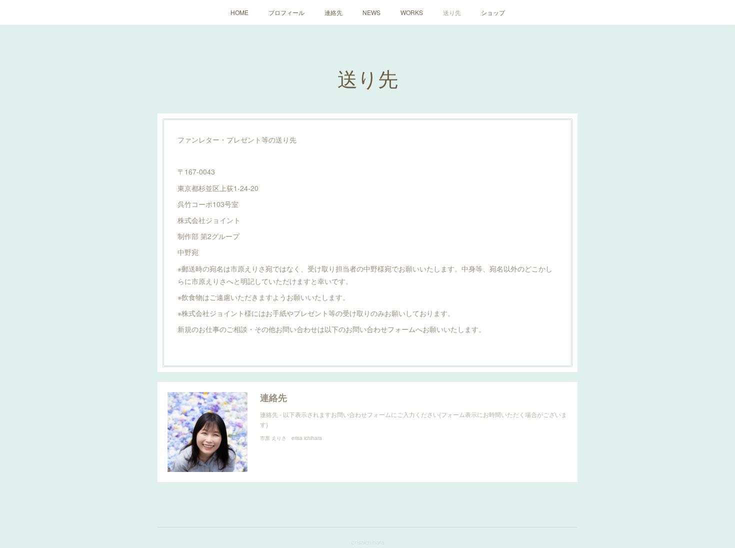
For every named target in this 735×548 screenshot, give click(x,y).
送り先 (452, 12)
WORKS (411, 12)
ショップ (493, 12)
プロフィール (286, 12)
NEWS (371, 12)
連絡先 (333, 12)
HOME (239, 12)
